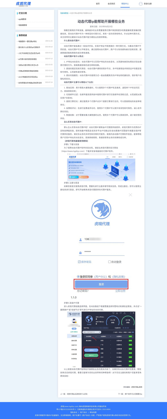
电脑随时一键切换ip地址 (27, 41)
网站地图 (93, 412)
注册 (150, 4)
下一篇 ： (130, 394)
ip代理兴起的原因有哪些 (27, 59)
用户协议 (83, 412)
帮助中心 (125, 4)
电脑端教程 (22, 25)
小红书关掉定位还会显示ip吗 (29, 53)
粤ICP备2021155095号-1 (66, 409)
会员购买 (111, 4)
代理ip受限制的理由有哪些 (28, 71)
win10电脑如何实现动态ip (28, 77)
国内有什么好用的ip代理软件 (29, 47)
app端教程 (22, 19)
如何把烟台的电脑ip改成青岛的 (30, 83)
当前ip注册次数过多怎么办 (28, 65)
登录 (146, 4)
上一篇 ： (73, 394)
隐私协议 (73, 412)
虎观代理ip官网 (136, 387)
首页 (98, 4)
